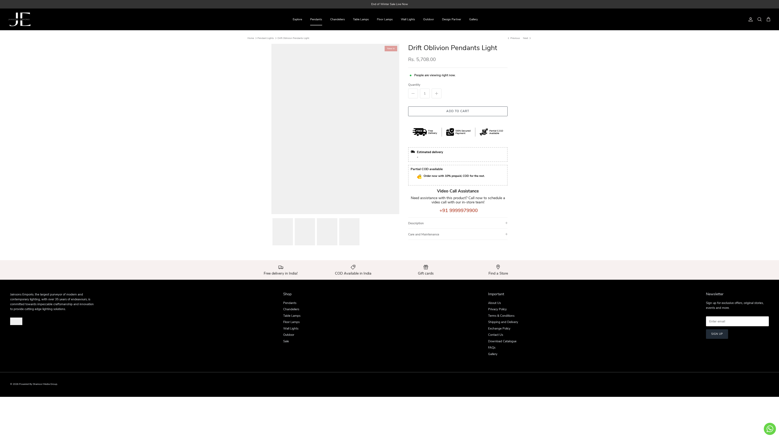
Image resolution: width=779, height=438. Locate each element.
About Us (494, 303)
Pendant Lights (265, 38)
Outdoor (428, 19)
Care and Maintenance (423, 234)
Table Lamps (361, 19)
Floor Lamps (385, 19)
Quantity (414, 85)
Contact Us (495, 335)
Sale (286, 341)
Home (250, 38)
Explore (297, 19)
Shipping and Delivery (503, 322)
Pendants (316, 19)
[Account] (750, 19)
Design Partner (451, 19)
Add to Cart (457, 111)
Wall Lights (408, 19)
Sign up (717, 334)
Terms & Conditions (501, 316)
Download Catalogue (502, 341)
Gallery (473, 19)
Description (416, 223)
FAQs (491, 348)
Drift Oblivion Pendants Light (293, 38)
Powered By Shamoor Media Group (38, 384)
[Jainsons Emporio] (19, 19)
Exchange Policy (499, 328)
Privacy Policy (497, 309)
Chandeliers (337, 19)
